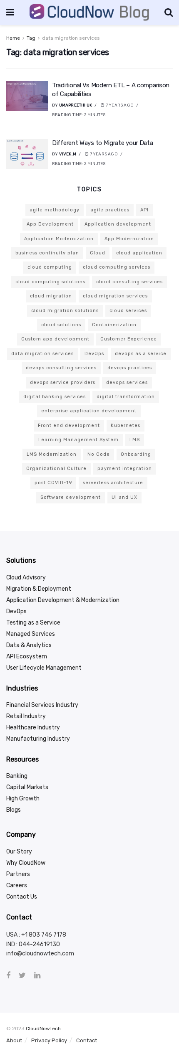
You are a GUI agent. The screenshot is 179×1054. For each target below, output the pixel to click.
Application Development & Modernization (62, 600)
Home (13, 38)
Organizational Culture (56, 468)
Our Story (19, 851)
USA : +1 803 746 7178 (36, 934)
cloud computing (49, 267)
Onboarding (136, 454)
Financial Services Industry (42, 705)
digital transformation (126, 396)
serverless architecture (113, 482)
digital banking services (54, 396)
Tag (31, 38)
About (14, 1040)
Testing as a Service (33, 622)
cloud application (139, 253)
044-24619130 (39, 944)
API (144, 210)
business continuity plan (47, 253)
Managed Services (30, 633)
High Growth (23, 798)
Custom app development (55, 339)
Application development (118, 224)
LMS (134, 439)
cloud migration (51, 296)
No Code (98, 454)
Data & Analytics (29, 645)
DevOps (94, 353)
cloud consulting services (129, 281)
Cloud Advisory (26, 577)
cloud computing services (116, 267)
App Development (50, 224)
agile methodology (55, 210)
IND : (12, 944)
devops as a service (141, 353)
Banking (16, 776)
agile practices (109, 210)
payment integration (124, 468)
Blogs (13, 809)
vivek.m (67, 154)
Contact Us (21, 896)
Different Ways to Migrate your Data (102, 143)
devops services (127, 382)
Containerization (114, 325)
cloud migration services (115, 296)
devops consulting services (61, 368)
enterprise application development (89, 411)
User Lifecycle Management (44, 667)
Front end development (69, 425)
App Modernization (129, 238)
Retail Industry (26, 716)
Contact (86, 1040)
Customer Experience (128, 339)
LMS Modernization (52, 454)
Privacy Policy (49, 1040)
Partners (18, 874)
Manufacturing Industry (38, 738)
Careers (16, 885)
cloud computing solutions (50, 281)
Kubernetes (125, 425)
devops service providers (62, 382)
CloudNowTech (43, 1028)
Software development (70, 497)
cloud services (128, 310)
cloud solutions (61, 325)
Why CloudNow (25, 862)
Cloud (97, 253)
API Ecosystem (26, 656)
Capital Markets (27, 787)
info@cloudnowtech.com (40, 953)
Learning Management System (78, 439)
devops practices (129, 368)
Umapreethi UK (75, 105)
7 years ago (119, 105)
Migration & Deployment (38, 588)
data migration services (71, 38)
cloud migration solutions (65, 310)
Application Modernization (59, 238)
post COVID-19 (53, 482)
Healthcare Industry (33, 727)
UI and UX (124, 497)
